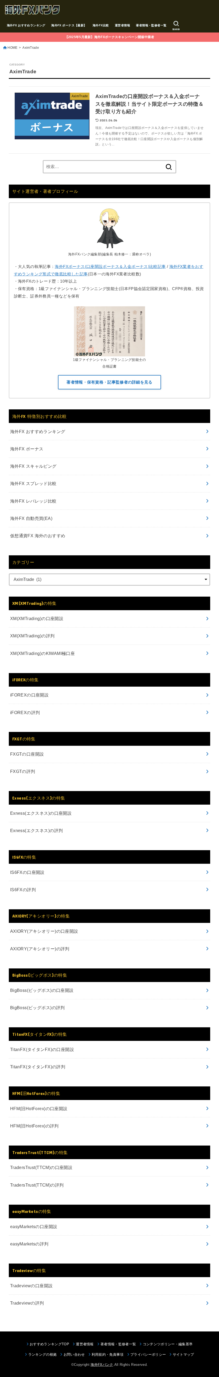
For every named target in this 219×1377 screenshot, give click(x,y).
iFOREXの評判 (25, 712)
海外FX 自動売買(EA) (31, 518)
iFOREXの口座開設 (29, 694)
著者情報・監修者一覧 (151, 25)
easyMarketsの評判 (29, 1243)
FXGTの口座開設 (27, 754)
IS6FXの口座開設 (27, 872)
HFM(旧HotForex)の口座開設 (39, 1108)
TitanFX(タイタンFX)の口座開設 (42, 1049)
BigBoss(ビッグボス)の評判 (37, 1007)
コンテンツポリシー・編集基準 (168, 1344)
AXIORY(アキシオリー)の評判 (39, 948)
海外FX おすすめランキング (26, 25)
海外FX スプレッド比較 (33, 483)
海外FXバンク (102, 1365)
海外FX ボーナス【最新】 (69, 25)
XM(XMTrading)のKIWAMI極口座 (42, 653)
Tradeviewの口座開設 (31, 1285)
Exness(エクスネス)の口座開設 (41, 813)
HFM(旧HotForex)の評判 (34, 1125)
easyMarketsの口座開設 (33, 1226)
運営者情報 (122, 25)
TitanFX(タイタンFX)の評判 (37, 1066)
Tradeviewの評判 (27, 1303)
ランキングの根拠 (42, 1354)
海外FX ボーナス (27, 448)
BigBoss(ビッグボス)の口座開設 (42, 990)
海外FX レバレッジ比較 (33, 501)
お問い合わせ (74, 1354)
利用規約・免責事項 (108, 1354)
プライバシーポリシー (148, 1354)
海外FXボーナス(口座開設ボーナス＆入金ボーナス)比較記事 (110, 266)
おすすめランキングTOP (49, 1344)
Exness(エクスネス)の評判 (36, 830)
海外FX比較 (101, 25)
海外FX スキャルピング (33, 466)
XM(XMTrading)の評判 (32, 635)
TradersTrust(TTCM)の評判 (37, 1185)
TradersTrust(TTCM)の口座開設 (41, 1167)
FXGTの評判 (22, 771)
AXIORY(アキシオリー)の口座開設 (44, 931)
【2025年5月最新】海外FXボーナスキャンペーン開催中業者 (109, 37)
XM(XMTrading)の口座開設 (36, 618)
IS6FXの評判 (23, 889)
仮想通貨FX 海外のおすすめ (37, 535)
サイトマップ (183, 1354)
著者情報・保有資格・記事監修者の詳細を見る (109, 382)
